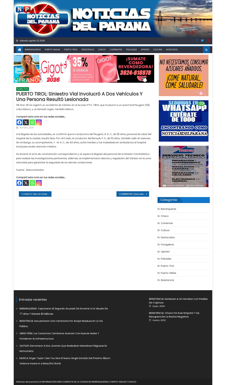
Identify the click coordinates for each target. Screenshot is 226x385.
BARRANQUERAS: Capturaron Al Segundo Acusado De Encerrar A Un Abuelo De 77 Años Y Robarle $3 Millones (64, 311)
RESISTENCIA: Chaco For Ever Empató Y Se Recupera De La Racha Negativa (174, 314)
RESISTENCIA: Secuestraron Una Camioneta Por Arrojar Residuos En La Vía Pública (61, 323)
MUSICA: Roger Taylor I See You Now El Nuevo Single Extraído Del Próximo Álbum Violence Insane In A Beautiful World (65, 361)
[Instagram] (39, 122)
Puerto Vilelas (52, 49)
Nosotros (172, 49)
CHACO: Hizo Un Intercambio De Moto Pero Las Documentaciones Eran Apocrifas (37, 194)
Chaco (102, 49)
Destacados (168, 237)
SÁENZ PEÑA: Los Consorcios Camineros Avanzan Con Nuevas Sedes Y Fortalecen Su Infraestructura (59, 336)
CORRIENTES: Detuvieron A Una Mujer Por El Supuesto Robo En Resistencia (134, 194)
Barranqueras (33, 49)
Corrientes (116, 49)
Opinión (145, 49)
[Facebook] (19, 122)
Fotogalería (167, 244)
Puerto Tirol (71, 49)
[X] (26, 122)
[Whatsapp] (32, 122)
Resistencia (88, 49)
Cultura (157, 49)
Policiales (131, 49)
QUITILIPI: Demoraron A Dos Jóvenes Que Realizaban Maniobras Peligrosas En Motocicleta (63, 348)
